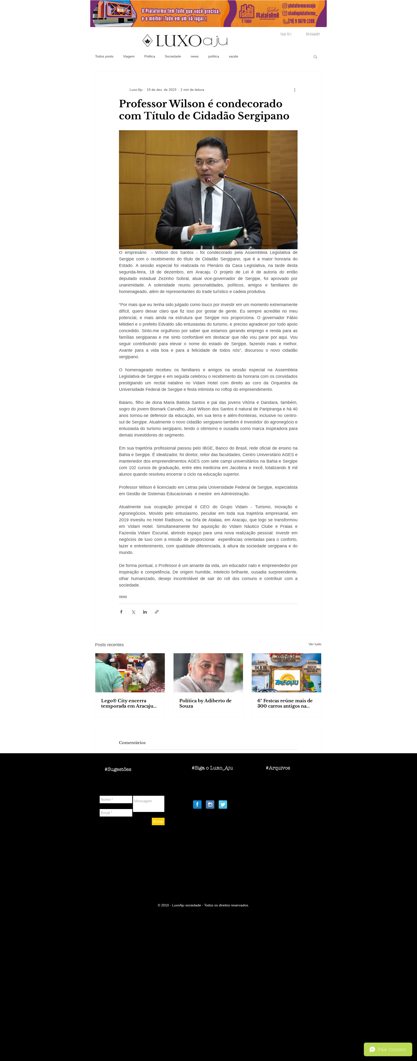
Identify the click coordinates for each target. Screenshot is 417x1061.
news (195, 56)
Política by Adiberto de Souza (205, 703)
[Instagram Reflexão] (210, 804)
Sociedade (173, 56)
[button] (315, 56)
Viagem (129, 56)
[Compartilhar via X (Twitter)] (133, 611)
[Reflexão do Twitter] (223, 804)
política (213, 56)
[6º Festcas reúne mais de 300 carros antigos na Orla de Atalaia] (286, 672)
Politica (149, 56)
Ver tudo (315, 644)
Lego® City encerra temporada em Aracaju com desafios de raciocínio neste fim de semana (127, 703)
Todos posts (104, 56)
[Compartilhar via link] (156, 611)
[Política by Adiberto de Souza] (208, 672)
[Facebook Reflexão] (197, 804)
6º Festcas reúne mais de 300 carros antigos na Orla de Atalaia (285, 703)
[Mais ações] (295, 90)
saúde (233, 56)
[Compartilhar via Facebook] (121, 611)
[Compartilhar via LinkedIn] (145, 611)
